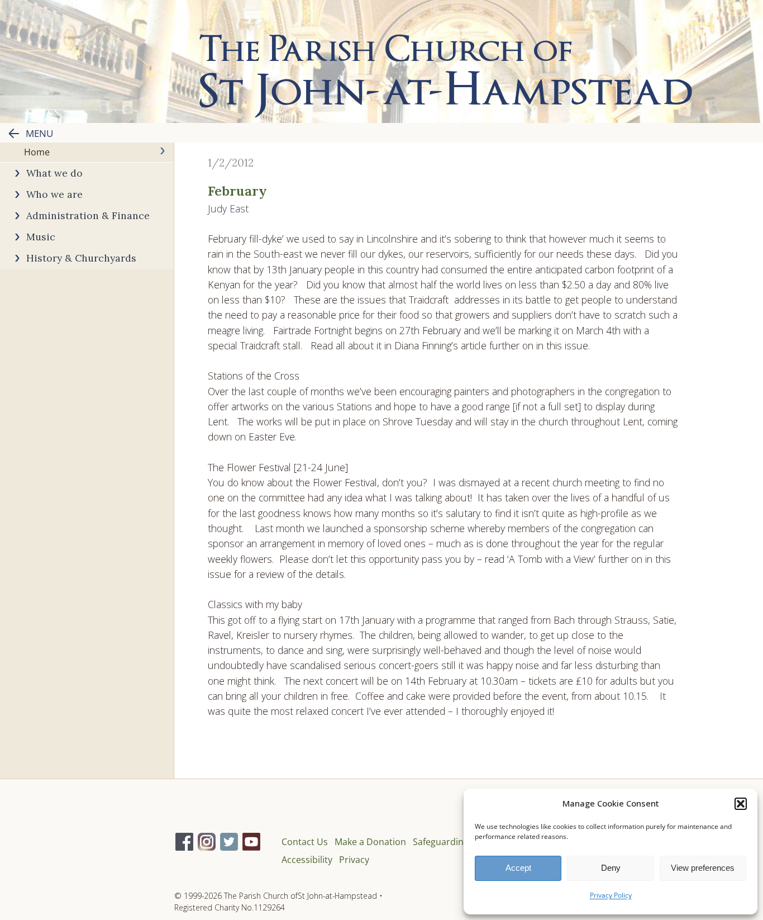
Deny (611, 867)
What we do (54, 173)
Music (40, 236)
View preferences (703, 867)
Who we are (54, 194)
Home (37, 152)
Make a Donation (370, 842)
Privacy (354, 859)
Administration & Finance (88, 215)
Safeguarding (441, 842)
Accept (518, 867)
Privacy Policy (611, 895)
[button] (740, 803)
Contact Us (305, 842)
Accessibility (307, 859)
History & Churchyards (81, 258)
